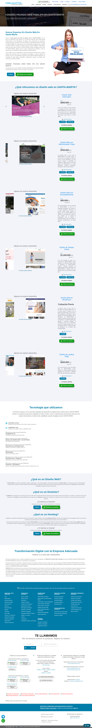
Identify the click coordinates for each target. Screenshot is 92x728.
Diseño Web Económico (43, 596)
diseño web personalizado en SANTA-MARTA (25, 50)
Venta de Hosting (8, 600)
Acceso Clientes (24, 596)
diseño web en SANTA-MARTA (57, 87)
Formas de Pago (8, 607)
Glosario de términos (9, 622)
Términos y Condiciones (10, 615)
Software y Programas (26, 611)
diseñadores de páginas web (24, 41)
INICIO (33, 4)
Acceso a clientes (82, 1)
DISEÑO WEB (38, 4)
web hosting (47, 523)
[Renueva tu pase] (25, 365)
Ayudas (61, 1)
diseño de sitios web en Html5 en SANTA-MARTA (17, 47)
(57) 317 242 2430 (24, 677)
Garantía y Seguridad (9, 618)
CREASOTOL (48, 559)
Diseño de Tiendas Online (67, 248)
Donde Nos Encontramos (26, 604)
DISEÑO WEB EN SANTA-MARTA (18, 18)
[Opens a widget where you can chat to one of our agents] (87, 725)
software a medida (62, 572)
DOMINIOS (50, 4)
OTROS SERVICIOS (57, 4)
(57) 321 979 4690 (24, 660)
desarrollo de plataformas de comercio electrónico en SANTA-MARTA (67, 267)
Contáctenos (74, 1)
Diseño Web (11, 483)
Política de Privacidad (9, 617)
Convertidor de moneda (47, 680)
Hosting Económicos (59, 596)
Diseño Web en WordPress (67, 299)
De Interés (7, 611)
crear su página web (78, 521)
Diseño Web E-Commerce (43, 605)
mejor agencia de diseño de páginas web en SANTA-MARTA (26, 38)
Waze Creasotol (74, 611)
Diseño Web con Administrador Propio (67, 143)
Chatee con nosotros (25, 74)
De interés (67, 1)
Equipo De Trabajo (25, 602)
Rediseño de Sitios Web (43, 607)
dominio (9, 495)
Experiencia (23, 600)
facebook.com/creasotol (76, 596)
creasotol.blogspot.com (76, 609)
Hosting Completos (58, 598)
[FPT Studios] (25, 106)
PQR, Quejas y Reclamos (26, 607)
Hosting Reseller (58, 604)
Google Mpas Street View (76, 602)
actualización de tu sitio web (64, 218)
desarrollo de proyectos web (50, 572)
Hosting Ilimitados (58, 600)
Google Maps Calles (75, 604)
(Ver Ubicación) (46, 665)
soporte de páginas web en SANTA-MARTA (60, 416)
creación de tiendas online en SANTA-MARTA (26, 45)
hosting (68, 572)
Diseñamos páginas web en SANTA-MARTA (27, 55)
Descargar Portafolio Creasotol (28, 613)
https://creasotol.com (75, 717)
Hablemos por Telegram (12, 687)
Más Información (68, 119)
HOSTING (44, 4)
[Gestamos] (25, 204)
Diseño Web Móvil (42, 614)
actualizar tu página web (63, 162)
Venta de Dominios (9, 602)
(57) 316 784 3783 (82, 4)
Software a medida (58, 615)
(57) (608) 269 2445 (12, 667)
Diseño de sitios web (38, 572)
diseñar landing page (68, 370)
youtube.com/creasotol (76, 600)
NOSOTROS (64, 4)
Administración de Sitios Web (60, 611)
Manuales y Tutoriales (26, 609)
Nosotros (7, 606)
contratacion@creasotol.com (73, 669)
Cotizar (10, 74)
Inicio (8, 18)
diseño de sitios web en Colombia (20, 566)
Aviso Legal (7, 613)
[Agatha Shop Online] (25, 258)
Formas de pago (55, 1)
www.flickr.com (74, 606)
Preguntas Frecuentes (26, 606)
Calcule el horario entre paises (46, 676)
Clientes (23, 617)
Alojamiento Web (51, 518)
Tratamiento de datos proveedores (28, 620)
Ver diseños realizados (66, 125)
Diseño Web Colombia (57, 559)
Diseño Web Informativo (66, 96)
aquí (59, 271)
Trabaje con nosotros (25, 615)
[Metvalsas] (25, 309)
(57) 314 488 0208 (44, 1)
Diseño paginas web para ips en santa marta (35, 14)
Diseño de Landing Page (67, 355)
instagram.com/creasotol (76, 607)
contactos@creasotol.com (73, 663)
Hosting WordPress (58, 602)
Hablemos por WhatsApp (12, 663)
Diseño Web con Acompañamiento (66, 194)
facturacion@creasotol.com (73, 668)
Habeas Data (7, 620)
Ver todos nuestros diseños (25, 116)
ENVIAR (33, 647)
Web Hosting (34, 521)
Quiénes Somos (24, 598)
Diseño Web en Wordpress (44, 603)
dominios (40, 497)
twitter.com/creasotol (75, 598)
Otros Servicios (8, 604)
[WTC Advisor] (25, 153)
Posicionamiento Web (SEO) (60, 613)
